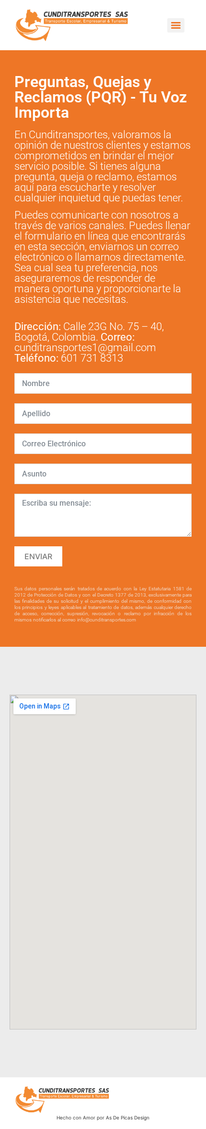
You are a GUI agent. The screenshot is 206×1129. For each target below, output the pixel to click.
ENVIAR (38, 556)
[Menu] (175, 25)
